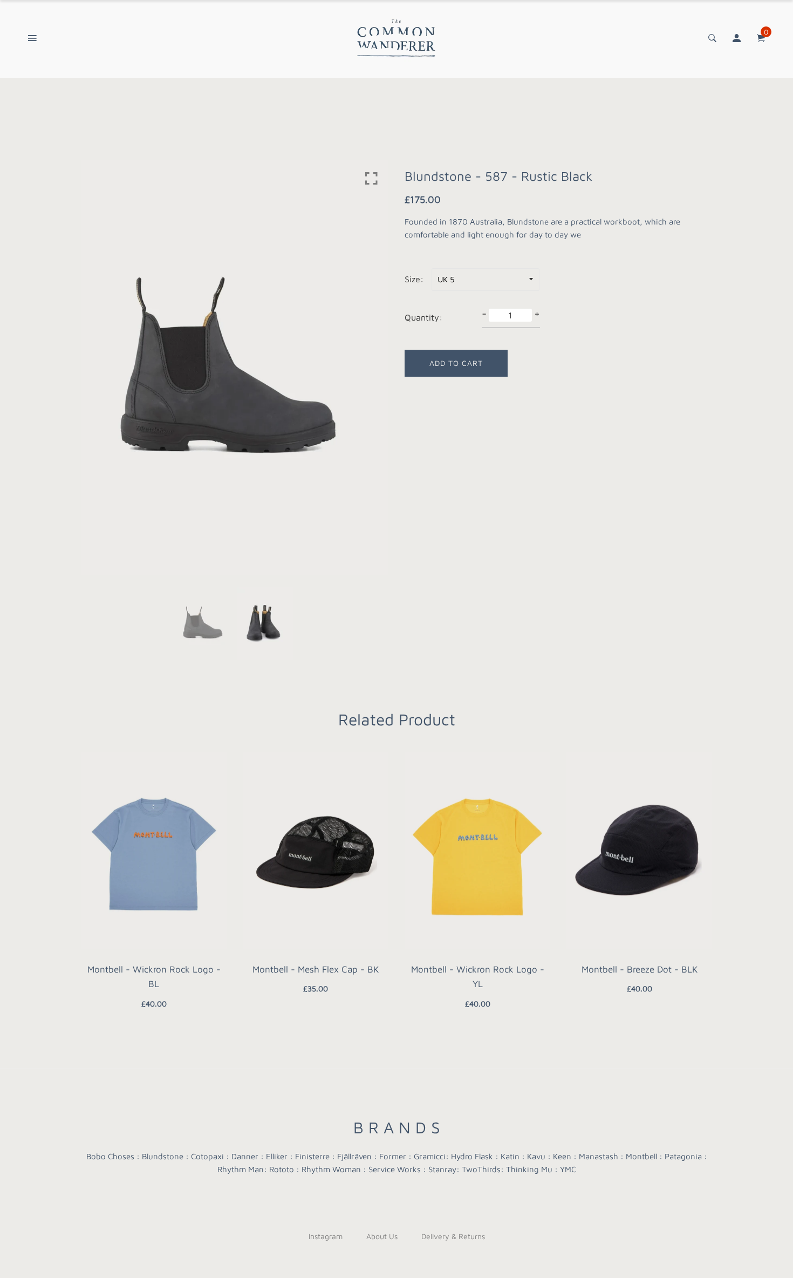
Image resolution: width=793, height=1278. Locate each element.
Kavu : (539, 1156)
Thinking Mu (529, 1169)
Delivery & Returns (453, 1236)
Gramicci (430, 1156)
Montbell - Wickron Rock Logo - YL (477, 976)
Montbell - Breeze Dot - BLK (640, 969)
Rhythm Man (240, 1169)
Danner (244, 1156)
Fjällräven (354, 1156)
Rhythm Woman (331, 1169)
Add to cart (456, 363)
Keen (562, 1156)
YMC (568, 1169)
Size (412, 279)
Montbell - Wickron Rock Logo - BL (154, 976)
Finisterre (312, 1156)
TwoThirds (481, 1169)
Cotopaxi (207, 1156)
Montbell (641, 1156)
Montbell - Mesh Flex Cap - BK (315, 969)
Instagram (326, 1236)
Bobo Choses (110, 1156)
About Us (382, 1236)
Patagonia (683, 1156)
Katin (510, 1156)
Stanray (442, 1169)
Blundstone (162, 1156)
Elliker (277, 1156)
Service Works (394, 1169)
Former (392, 1156)
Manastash (598, 1156)
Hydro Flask (472, 1156)
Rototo (281, 1169)
